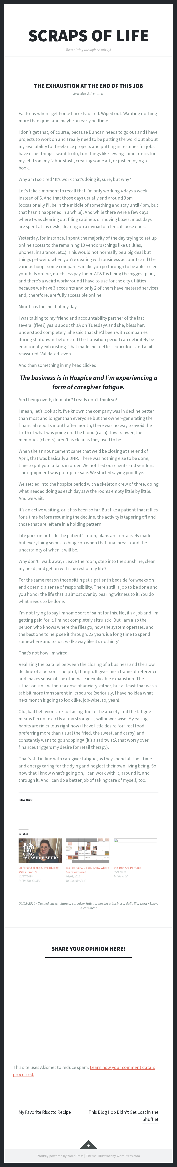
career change (60, 903)
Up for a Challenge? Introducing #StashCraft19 (39, 870)
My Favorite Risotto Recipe (45, 1112)
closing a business (111, 903)
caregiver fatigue (84, 903)
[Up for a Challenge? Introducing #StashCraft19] (40, 850)
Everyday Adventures (88, 93)
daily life (132, 903)
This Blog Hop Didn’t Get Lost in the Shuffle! (123, 1115)
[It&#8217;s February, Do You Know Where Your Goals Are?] (87, 850)
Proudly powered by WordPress (60, 1156)
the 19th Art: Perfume (127, 868)
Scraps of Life (88, 35)
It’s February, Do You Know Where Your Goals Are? (87, 870)
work (143, 903)
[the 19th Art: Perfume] (135, 850)
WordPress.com (128, 1156)
